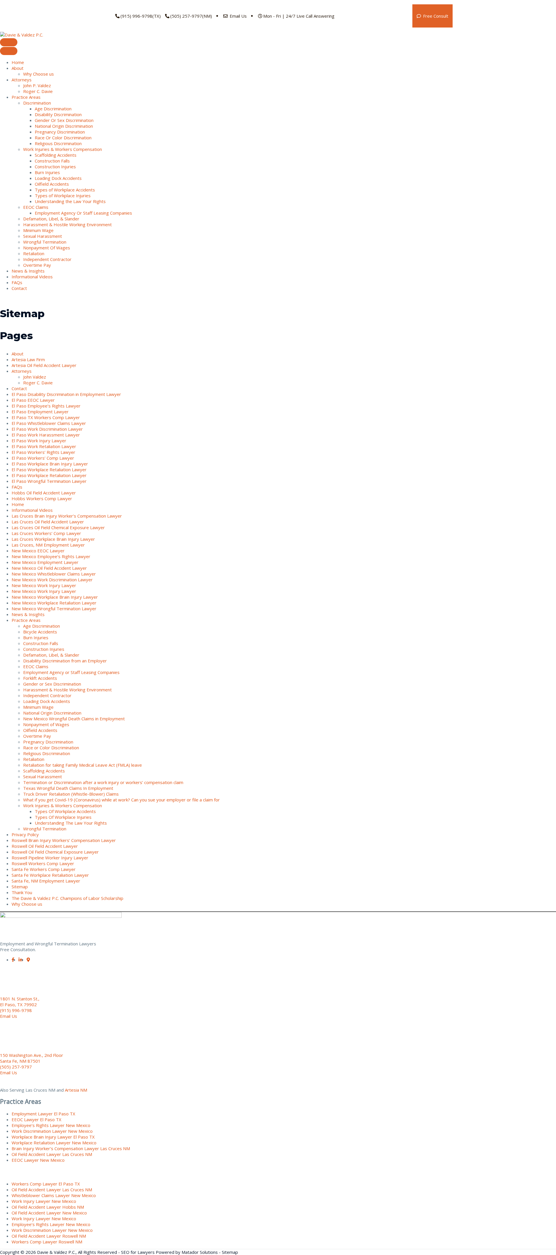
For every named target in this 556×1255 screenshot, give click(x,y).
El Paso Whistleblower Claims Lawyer (49, 423)
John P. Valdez (37, 85)
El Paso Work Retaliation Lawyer (44, 446)
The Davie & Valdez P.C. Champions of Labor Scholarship (67, 898)
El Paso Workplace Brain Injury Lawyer (50, 464)
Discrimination (37, 103)
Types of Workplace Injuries (63, 195)
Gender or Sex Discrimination (52, 684)
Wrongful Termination (44, 242)
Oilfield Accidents (52, 184)
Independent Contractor (47, 259)
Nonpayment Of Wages (46, 248)
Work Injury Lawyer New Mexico (44, 1201)
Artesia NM (76, 1090)
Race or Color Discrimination (51, 747)
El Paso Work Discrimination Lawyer (47, 429)
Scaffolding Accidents (55, 155)
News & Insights (28, 271)
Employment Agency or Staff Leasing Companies (71, 672)
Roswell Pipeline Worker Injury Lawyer (50, 858)
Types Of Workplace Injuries (63, 817)
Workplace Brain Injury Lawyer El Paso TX (53, 1137)
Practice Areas (26, 97)
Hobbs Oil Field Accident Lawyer (44, 493)
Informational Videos (32, 277)
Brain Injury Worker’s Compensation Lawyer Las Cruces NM (71, 1148)
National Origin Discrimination (64, 126)
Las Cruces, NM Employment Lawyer (48, 545)
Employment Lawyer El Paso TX (43, 1114)
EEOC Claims (35, 207)
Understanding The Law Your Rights (71, 823)
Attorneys (22, 80)
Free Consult (435, 16)
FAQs (17, 282)
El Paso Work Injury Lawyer (39, 440)
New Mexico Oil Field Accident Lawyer (49, 568)
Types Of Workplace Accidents (65, 811)
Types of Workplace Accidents (65, 190)
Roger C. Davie (38, 91)
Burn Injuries (47, 172)
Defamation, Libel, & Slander (51, 219)
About (17, 68)
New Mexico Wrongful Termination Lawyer (54, 608)
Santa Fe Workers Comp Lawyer (44, 869)
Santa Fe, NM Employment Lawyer (46, 881)
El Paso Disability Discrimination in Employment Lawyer (66, 394)
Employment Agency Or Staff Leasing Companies (83, 213)
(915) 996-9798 (16, 1010)
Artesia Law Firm (28, 359)
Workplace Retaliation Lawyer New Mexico (54, 1143)
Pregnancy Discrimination (60, 132)
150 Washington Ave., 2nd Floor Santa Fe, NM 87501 (31, 1058)
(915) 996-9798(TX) (140, 16)
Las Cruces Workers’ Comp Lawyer (46, 533)
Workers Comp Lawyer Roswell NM (47, 1242)
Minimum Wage (38, 230)
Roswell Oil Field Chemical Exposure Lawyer (55, 852)
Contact (19, 288)
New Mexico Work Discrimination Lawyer (52, 579)
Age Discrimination (53, 109)
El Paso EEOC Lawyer (33, 400)
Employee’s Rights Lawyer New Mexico (51, 1125)
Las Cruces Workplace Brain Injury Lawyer (53, 539)
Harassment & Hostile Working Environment (67, 224)
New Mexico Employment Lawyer (45, 562)
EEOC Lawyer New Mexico (38, 1160)
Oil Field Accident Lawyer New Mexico (49, 1213)
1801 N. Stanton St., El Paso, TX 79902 (19, 1001)
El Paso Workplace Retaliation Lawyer (49, 469)
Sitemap (20, 886)
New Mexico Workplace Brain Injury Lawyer (55, 597)
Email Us (237, 16)
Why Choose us (38, 74)
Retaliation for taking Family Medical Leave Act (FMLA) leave (82, 765)
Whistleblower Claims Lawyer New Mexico (54, 1195)
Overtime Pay (37, 265)
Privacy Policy (25, 834)
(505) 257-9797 (16, 1067)
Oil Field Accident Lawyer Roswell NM (49, 1236)
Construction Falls (52, 161)
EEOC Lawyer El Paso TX (36, 1119)
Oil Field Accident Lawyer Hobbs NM (48, 1207)
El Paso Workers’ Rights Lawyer (43, 452)
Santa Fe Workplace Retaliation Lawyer (50, 875)
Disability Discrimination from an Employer (65, 661)
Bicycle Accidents (40, 632)
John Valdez (34, 377)
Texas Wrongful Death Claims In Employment (68, 788)
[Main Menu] (8, 42)
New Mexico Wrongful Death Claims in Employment (74, 718)
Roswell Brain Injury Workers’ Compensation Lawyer (64, 840)
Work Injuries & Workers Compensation (62, 149)
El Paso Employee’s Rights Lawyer (46, 406)
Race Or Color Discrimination (63, 137)
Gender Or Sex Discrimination (64, 120)
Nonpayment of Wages (46, 724)
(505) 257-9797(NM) (191, 16)
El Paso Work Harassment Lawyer (46, 435)
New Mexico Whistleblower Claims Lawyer (54, 574)
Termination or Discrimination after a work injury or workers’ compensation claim (103, 782)
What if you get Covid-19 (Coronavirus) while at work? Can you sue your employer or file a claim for (121, 800)
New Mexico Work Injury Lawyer (44, 585)
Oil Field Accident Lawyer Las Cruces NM (52, 1154)
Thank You (22, 892)
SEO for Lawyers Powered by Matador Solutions (169, 1252)
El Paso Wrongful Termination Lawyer (49, 481)
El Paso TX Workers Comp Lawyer (46, 417)
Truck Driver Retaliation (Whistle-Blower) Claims (71, 794)
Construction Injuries (55, 166)
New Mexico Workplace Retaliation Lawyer (54, 603)
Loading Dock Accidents (58, 178)
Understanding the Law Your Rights (70, 201)
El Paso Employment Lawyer (40, 411)
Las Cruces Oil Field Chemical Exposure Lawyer (58, 527)
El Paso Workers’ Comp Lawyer (43, 458)
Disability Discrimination (58, 114)
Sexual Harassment (42, 236)
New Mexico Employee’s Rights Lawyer (51, 556)
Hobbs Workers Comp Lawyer (42, 498)
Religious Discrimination (58, 143)
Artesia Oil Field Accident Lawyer (44, 365)
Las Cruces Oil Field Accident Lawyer (48, 522)
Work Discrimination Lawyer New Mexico (52, 1131)
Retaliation (33, 253)
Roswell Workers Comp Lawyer (43, 863)
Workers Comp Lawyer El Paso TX (46, 1184)
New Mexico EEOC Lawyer (38, 550)
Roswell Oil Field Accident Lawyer (45, 846)
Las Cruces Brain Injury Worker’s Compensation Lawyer (67, 516)
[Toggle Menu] (8, 51)
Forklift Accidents (40, 678)
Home (18, 62)
